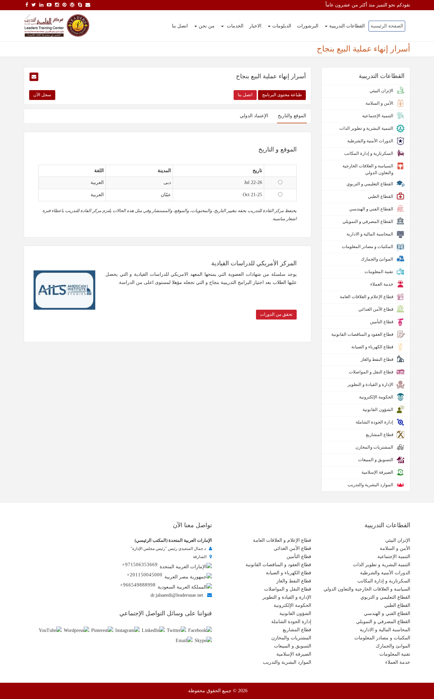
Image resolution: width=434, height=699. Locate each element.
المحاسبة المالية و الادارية (385, 629)
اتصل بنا (180, 25)
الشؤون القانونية (295, 613)
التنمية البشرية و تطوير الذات (381, 564)
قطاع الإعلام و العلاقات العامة (282, 540)
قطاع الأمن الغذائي (292, 548)
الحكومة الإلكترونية (292, 605)
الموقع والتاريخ (292, 115)
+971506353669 (140, 564)
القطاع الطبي (397, 605)
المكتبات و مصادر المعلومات (382, 637)
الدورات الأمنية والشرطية (385, 572)
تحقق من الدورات (276, 314)
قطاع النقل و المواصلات (287, 589)
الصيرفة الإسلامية (293, 654)
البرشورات (307, 25)
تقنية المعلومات (394, 654)
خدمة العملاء (397, 662)
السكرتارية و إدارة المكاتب (383, 580)
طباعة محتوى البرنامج (282, 94)
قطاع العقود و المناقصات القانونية (278, 564)
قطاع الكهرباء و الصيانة (288, 572)
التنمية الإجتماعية (393, 556)
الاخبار (255, 25)
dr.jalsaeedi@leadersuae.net (177, 595)
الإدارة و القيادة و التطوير (286, 597)
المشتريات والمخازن (291, 637)
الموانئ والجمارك (393, 646)
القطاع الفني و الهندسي (387, 613)
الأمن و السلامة (395, 548)
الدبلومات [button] (281, 25)
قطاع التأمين (299, 556)
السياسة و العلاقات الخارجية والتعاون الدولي (366, 589)
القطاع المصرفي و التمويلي (383, 621)
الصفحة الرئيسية (387, 25)
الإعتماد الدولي (254, 115)
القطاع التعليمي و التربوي (385, 597)
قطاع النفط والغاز (293, 580)
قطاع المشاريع (297, 629)
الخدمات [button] (234, 25)
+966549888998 (138, 585)
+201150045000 (144, 574)
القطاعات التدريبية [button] (347, 25)
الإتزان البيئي (397, 540)
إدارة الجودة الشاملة (291, 621)
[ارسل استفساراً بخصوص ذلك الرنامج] (33, 77)
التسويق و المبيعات (292, 646)
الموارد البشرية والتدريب (287, 662)
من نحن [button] (207, 25)
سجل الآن (42, 94)
